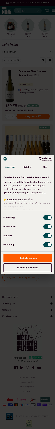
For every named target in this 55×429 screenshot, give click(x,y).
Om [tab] (45, 167)
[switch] (47, 226)
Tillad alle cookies (27, 258)
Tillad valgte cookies (27, 267)
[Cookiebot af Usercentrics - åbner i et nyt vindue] (39, 159)
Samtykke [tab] (10, 167)
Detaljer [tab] (27, 167)
